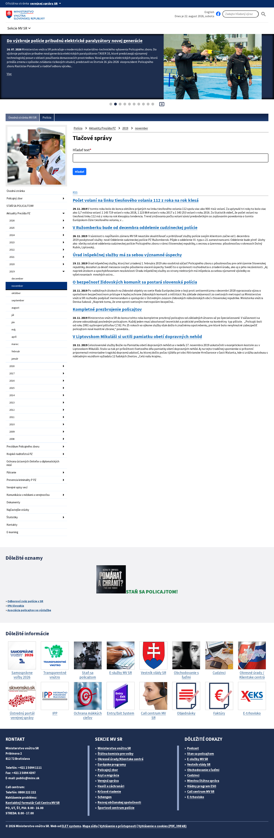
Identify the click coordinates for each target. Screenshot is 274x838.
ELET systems (71, 826)
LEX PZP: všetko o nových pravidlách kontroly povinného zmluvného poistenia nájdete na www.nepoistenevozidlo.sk (74, 43)
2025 (12, 227)
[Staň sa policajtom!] (111, 580)
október (16, 293)
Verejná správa (108, 781)
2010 (12, 424)
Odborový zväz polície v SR (25, 601)
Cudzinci (193, 775)
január (15, 358)
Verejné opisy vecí (17, 487)
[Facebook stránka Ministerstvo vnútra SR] (218, 14)
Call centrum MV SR (200, 791)
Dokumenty (13, 502)
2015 (12, 388)
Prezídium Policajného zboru (23, 446)
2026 (12, 220)
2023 (12, 242)
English (209, 12)
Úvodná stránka (16, 191)
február (16, 351)
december (17, 278)
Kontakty (12, 524)
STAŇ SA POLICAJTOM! (20, 206)
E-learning (12, 532)
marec (15, 344)
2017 (12, 373)
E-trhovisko (195, 797)
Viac (9, 79)
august (15, 307)
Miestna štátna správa (203, 781)
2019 (12, 271)
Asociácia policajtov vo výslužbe (29, 610)
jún (13, 322)
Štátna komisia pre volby (115, 754)
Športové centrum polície (116, 808)
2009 (12, 431)
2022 (12, 249)
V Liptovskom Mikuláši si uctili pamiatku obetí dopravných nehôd (137, 336)
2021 (12, 257)
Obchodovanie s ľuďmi (203, 770)
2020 (12, 264)
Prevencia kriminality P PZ (21, 480)
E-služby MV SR (197, 759)
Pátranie (11, 472)
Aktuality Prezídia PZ (18, 213)
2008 (12, 439)
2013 (12, 402)
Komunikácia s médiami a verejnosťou (28, 495)
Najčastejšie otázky (18, 509)
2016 (12, 380)
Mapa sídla (90, 826)
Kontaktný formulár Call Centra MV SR (33, 803)
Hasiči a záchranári (111, 786)
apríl (14, 336)
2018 (12, 366)
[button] (19, 27)
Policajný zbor (15, 198)
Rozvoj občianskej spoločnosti (119, 802)
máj (13, 329)
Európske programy (112, 764)
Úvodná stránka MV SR (22, 117)
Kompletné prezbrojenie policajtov (107, 309)
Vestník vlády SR (198, 764)
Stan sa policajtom (200, 754)
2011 (12, 417)
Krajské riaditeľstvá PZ (20, 454)
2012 (12, 409)
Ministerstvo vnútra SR (114, 748)
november (17, 285)
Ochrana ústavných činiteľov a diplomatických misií (33, 463)
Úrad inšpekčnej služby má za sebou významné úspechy (127, 255)
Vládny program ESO (201, 786)
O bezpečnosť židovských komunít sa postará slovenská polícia (135, 282)
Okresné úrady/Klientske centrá (120, 759)
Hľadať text (82, 150)
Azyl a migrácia (108, 775)
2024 (12, 235)
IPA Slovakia (15, 605)
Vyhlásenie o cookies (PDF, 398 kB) (162, 826)
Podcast (193, 748)
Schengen (105, 797)
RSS (75, 192)
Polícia (46, 117)
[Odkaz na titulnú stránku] (26, 14)
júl (13, 315)
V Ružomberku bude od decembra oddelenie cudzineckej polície (135, 227)
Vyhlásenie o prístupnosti (118, 826)
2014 (12, 395)
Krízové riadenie (109, 791)
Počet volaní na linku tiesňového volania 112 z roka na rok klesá (136, 200)
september (18, 300)
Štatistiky (12, 517)
